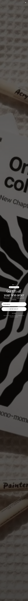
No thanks (14, 313)
